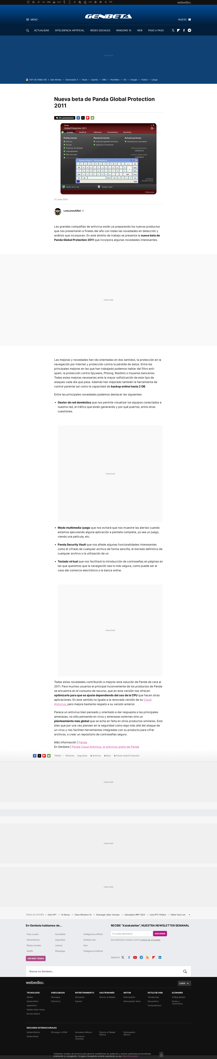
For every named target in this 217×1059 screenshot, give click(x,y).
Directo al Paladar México (107, 1033)
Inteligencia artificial (93, 934)
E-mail (92, 118)
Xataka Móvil (32, 1001)
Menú (34, 19)
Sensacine (80, 997)
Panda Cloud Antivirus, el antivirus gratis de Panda (105, 747)
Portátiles (115, 79)
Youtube (135, 956)
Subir (182, 983)
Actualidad (60, 934)
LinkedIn (160, 956)
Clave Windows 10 (83, 914)
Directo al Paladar (107, 997)
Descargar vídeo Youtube (108, 914)
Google (133, 79)
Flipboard (178, 30)
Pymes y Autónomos (177, 1002)
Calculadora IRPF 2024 (135, 914)
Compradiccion (154, 1005)
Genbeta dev (89, 939)
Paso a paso (33, 934)
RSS (147, 956)
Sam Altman (55, 79)
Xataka (30, 997)
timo (85, 945)
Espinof (78, 1001)
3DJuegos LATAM (59, 1032)
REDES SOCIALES (100, 30)
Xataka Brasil (32, 1036)
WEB (139, 30)
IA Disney (65, 914)
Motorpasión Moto (132, 1001)
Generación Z (72, 79)
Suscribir (160, 933)
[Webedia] (35, 982)
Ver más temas (35, 958)
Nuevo (182, 19)
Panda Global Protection (128, 755)
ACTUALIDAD (41, 30)
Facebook (184, 30)
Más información (130, 1056)
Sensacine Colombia (80, 1037)
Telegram (189, 30)
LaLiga (154, 79)
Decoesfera (153, 1001)
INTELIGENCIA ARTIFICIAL (69, 30)
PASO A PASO (156, 30)
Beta (108, 755)
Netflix (30, 951)
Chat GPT (52, 914)
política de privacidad (150, 940)
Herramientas (33, 939)
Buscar (185, 971)
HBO (104, 79)
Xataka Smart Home (36, 1009)
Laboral (58, 945)
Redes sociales (34, 945)
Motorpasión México (129, 1033)
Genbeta (109, 16)
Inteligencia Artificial (93, 951)
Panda (83, 742)
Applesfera (32, 1005)
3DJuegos (55, 997)
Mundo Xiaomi (33, 1014)
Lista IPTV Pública (158, 914)
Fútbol (144, 79)
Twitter (173, 30)
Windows (70, 755)
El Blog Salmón (178, 997)
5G (125, 79)
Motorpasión (129, 997)
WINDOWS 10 (123, 30)
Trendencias (153, 997)
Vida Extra (55, 1001)
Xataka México (33, 1032)
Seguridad (82, 755)
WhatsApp (60, 951)
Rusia (84, 79)
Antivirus (97, 755)
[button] (74, 210)
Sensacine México (83, 1032)
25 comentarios (66, 118)
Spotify (94, 79)
